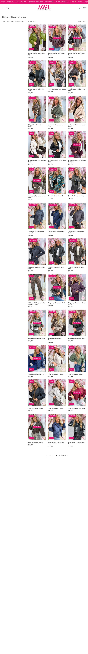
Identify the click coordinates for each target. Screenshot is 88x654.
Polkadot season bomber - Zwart (56, 268)
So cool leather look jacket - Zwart (36, 90)
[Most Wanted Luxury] (44, 8)
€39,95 (30, 306)
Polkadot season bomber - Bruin (76, 268)
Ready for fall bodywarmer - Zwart (76, 443)
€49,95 (70, 198)
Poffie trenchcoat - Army (75, 374)
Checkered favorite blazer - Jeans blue (36, 232)
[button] (80, 8)
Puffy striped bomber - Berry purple (76, 303)
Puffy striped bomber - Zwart (76, 338)
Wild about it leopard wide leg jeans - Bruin (36, 303)
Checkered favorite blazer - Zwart (36, 268)
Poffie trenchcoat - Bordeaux (76, 408)
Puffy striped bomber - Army (36, 338)
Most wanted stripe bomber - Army (57, 125)
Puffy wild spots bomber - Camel (35, 125)
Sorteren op (31, 21)
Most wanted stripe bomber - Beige (37, 161)
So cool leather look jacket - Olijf (36, 54)
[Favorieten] (8, 8)
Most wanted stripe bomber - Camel (77, 125)
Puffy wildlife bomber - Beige (57, 89)
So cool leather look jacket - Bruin (76, 54)
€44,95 (50, 91)
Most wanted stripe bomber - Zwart (57, 161)
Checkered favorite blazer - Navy (56, 232)
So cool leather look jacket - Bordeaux (56, 54)
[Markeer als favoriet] (43, 48)
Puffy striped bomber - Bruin (56, 303)
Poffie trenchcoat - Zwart (35, 408)
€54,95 (30, 57)
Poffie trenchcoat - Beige (55, 374)
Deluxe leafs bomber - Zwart (56, 196)
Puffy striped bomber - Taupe (55, 339)
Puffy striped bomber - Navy (36, 374)
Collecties (10, 21)
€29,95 (50, 198)
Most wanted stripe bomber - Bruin (37, 196)
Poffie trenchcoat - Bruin (35, 442)
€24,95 (50, 376)
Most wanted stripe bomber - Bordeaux (77, 161)
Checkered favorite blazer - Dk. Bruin (76, 232)
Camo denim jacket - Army (76, 196)
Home (3, 21)
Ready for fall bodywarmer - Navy (56, 443)
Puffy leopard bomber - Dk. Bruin (76, 90)
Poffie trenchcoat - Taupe (55, 408)
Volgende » (63, 455)
